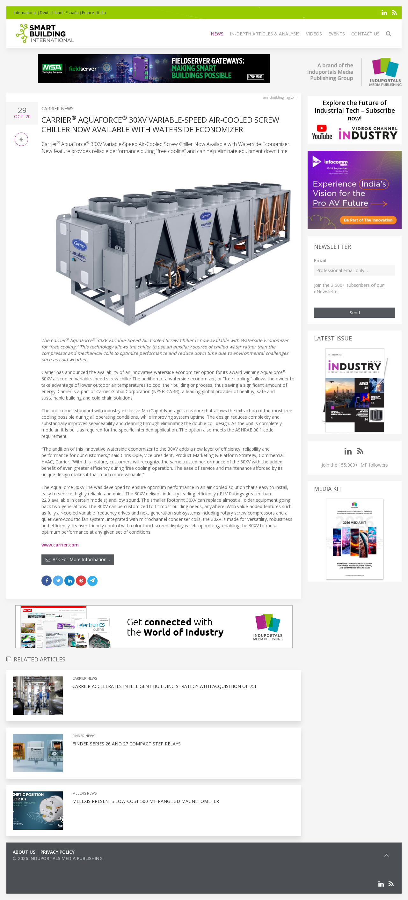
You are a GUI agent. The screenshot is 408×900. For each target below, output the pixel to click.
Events (336, 34)
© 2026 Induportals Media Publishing (58, 858)
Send (355, 312)
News (217, 34)
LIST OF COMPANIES (34, 865)
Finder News (83, 735)
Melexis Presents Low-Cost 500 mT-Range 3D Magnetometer (145, 801)
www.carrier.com (60, 545)
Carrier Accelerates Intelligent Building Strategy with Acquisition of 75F (164, 686)
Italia (101, 12)
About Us (24, 852)
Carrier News (57, 108)
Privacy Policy (57, 852)
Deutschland (51, 12)
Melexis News (84, 793)
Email (320, 260)
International (25, 12)
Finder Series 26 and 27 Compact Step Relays (126, 744)
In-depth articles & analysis (265, 34)
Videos (314, 34)
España (72, 12)
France (88, 12)
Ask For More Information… (80, 559)
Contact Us (365, 34)
